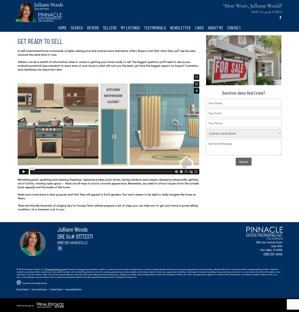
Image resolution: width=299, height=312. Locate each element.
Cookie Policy (56, 289)
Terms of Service (39, 289)
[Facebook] (280, 17)
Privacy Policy (22, 289)
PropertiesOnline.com (56, 269)
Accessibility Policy (73, 289)
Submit (243, 162)
